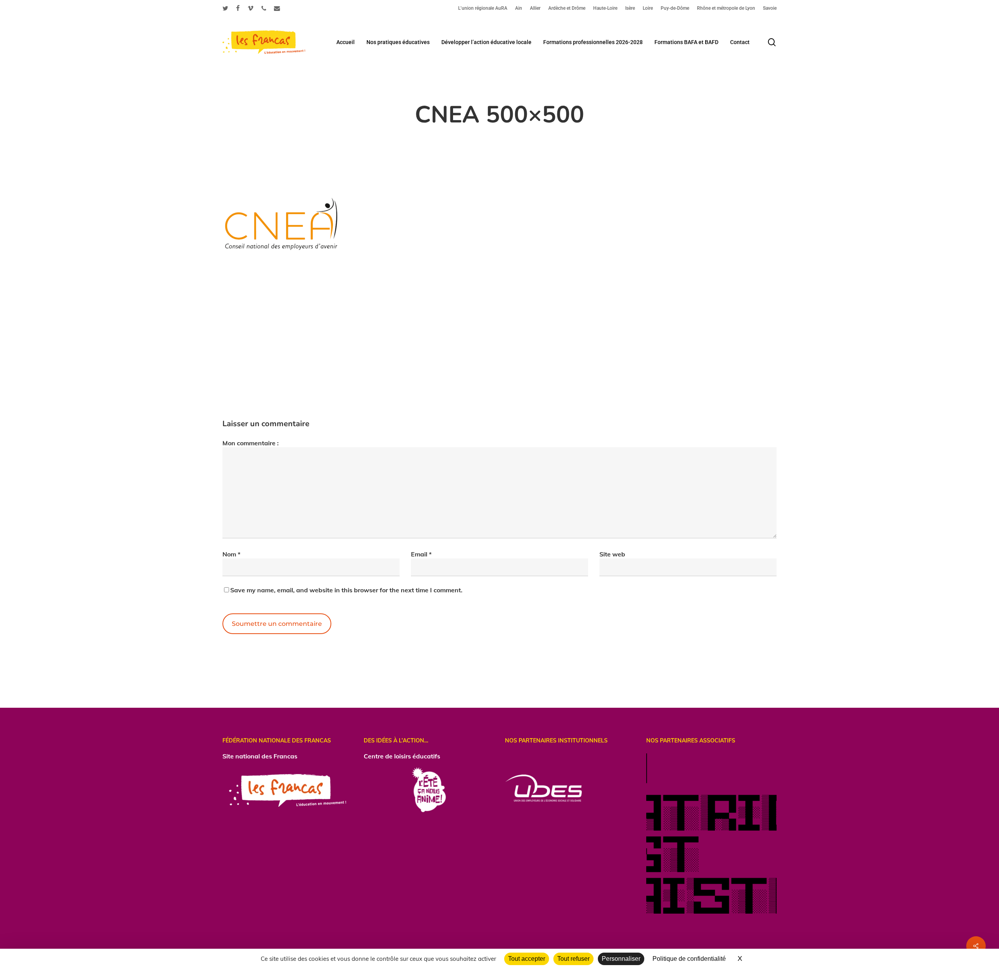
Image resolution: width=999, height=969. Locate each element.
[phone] (263, 8)
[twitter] (225, 8)
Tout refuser (573, 958)
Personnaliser (621, 958)
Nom (231, 554)
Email (421, 554)
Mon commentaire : (250, 443)
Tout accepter (526, 958)
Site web (612, 554)
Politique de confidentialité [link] (689, 958)
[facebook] (238, 8)
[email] (277, 8)
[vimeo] (250, 8)
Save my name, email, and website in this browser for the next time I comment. (346, 590)
